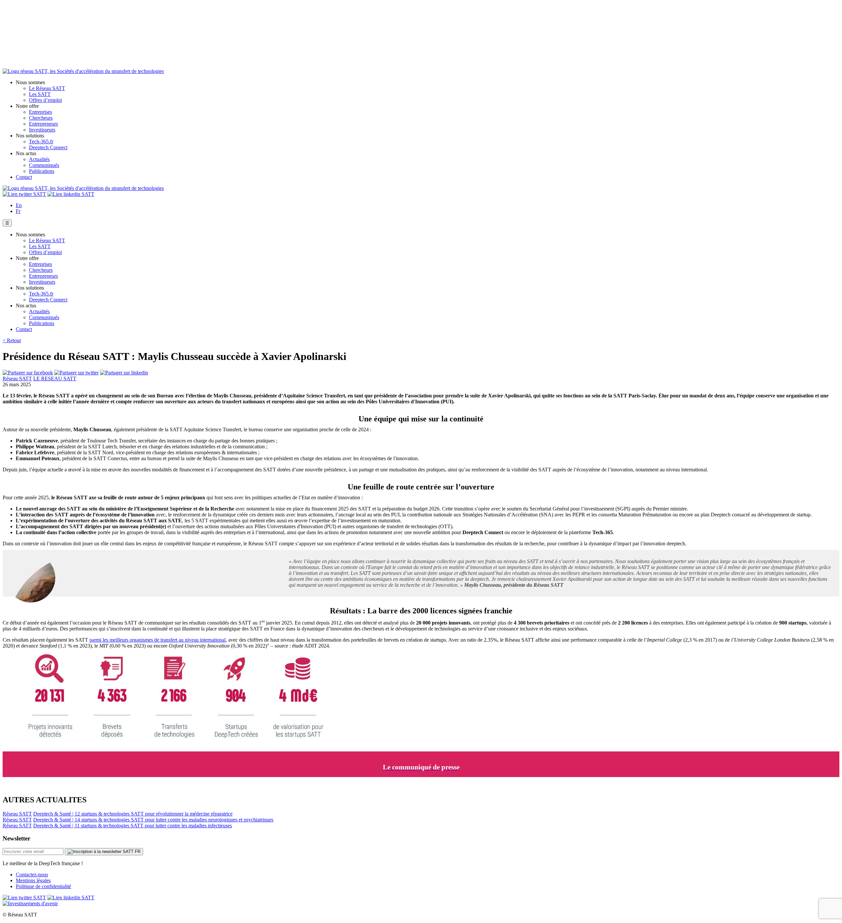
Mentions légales (33, 880)
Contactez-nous (32, 874)
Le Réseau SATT (47, 88)
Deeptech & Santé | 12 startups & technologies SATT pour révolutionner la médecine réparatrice (133, 813)
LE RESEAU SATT (54, 378)
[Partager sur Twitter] (76, 372)
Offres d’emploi (45, 100)
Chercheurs (41, 118)
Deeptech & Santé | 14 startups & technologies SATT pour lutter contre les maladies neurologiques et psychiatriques (153, 819)
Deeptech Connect (48, 147)
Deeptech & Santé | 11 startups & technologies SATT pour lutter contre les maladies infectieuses (132, 825)
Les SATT (40, 94)
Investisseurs (42, 129)
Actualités (39, 159)
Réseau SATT (17, 378)
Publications (41, 171)
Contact (24, 177)
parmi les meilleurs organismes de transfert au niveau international (157, 640)
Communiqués (44, 165)
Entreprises (40, 112)
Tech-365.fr (41, 141)
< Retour (12, 340)
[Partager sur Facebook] (28, 372)
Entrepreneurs (43, 124)
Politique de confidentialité (43, 886)
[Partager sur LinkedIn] (124, 372)
